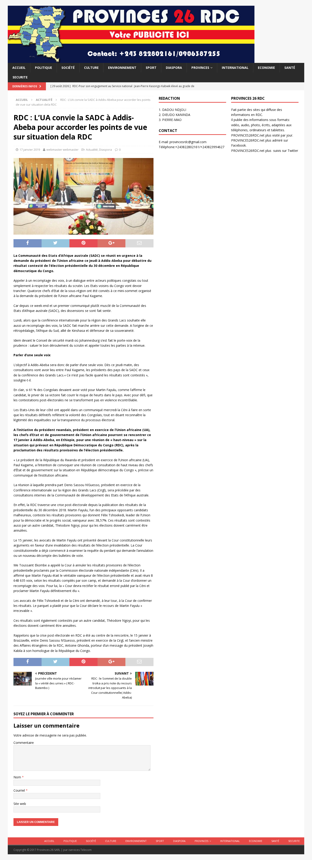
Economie (266, 67)
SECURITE (20, 77)
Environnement (122, 67)
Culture (91, 67)
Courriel (19, 790)
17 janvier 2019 (29, 149)
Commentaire (23, 742)
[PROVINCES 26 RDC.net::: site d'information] (131, 60)
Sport (151, 67)
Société (68, 67)
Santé (289, 67)
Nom (17, 777)
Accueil (19, 67)
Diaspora (174, 67)
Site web (19, 803)
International (235, 67)
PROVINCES (200, 67)
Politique (43, 67)
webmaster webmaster (62, 149)
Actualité (92, 149)
